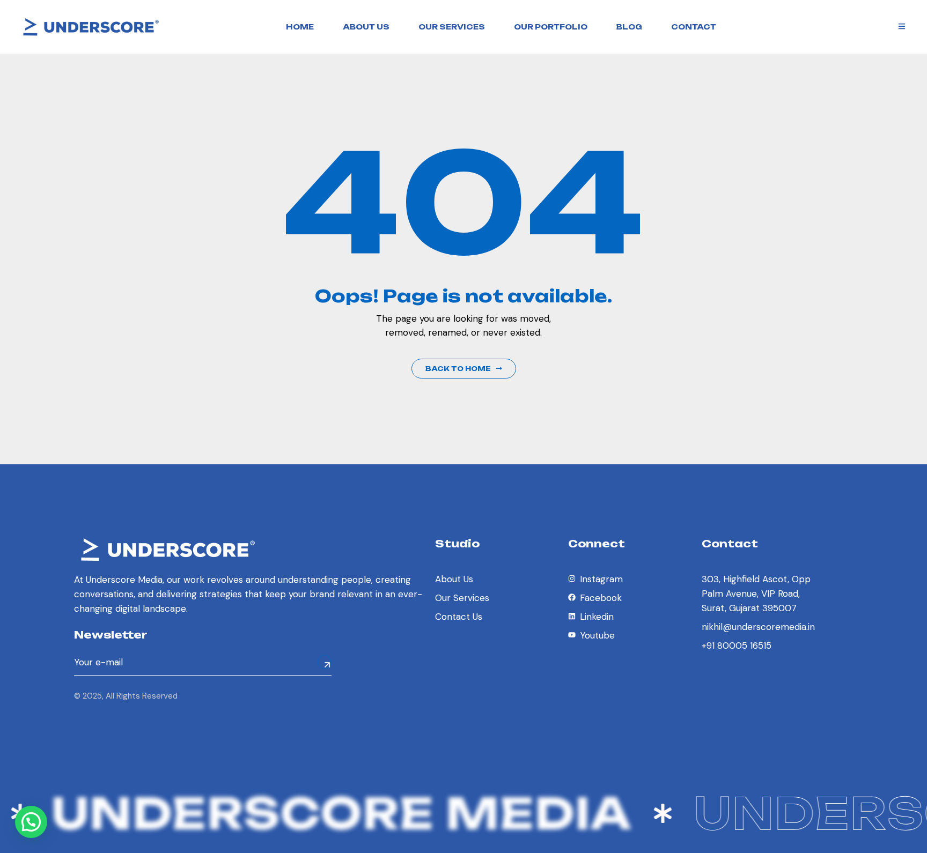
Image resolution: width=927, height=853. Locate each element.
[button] (31, 822)
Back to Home (458, 369)
